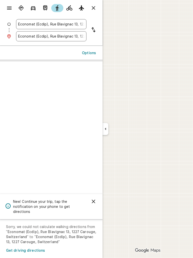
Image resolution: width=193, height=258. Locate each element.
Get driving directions (25, 250)
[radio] (21, 8)
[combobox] (51, 24)
